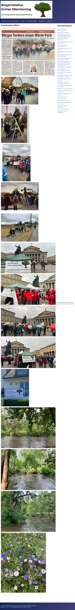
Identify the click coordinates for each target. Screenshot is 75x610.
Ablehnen (11, 308)
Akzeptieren (3, 308)
